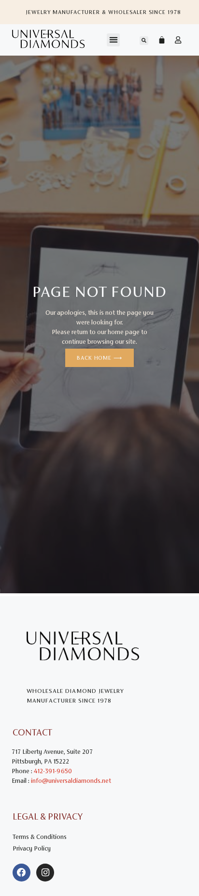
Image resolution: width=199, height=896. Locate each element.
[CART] (157, 40)
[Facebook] (21, 872)
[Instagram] (45, 872)
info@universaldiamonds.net (71, 780)
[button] (113, 39)
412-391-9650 (53, 771)
